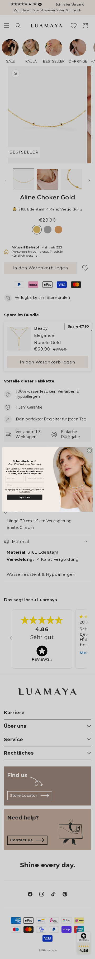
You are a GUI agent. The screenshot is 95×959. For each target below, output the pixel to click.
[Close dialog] (89, 450)
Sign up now (24, 497)
